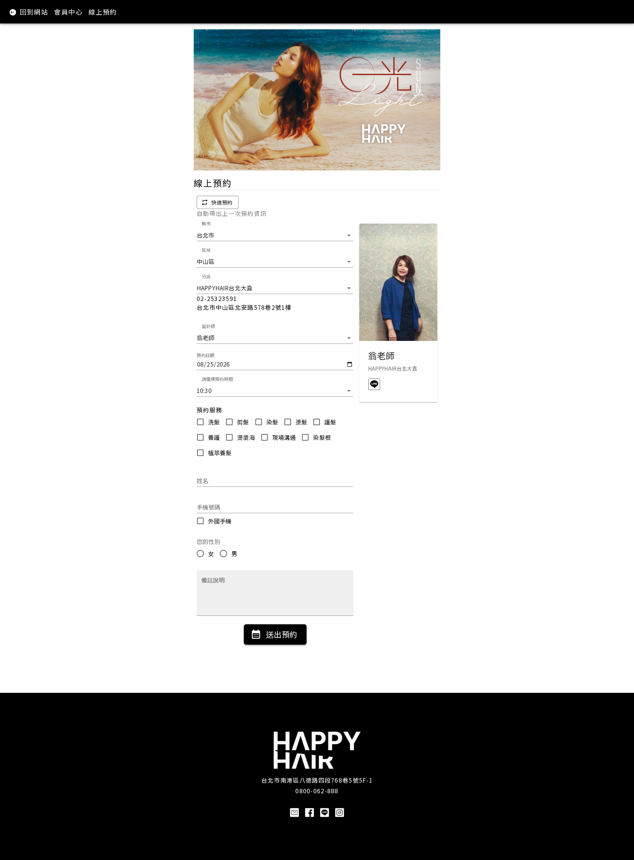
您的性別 (209, 541)
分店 (206, 276)
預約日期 (205, 355)
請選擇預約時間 (217, 379)
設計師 (208, 326)
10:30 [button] (204, 390)
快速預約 (222, 202)
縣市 (206, 223)
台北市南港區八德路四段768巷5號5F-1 (317, 780)
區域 (206, 250)
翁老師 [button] (205, 337)
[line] (374, 384)
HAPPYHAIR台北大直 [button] (224, 287)
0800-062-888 (316, 790)
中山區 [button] (205, 261)
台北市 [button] (205, 235)
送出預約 (281, 634)
